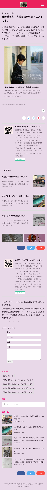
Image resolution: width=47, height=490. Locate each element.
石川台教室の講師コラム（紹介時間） (17, 392)
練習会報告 (8, 376)
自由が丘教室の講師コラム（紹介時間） (18, 388)
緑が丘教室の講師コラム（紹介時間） (17, 384)
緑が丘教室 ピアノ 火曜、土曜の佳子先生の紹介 (21, 196)
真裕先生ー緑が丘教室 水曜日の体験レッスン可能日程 (23, 176)
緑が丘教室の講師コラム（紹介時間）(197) (13, 104)
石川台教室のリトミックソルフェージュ (18, 380)
